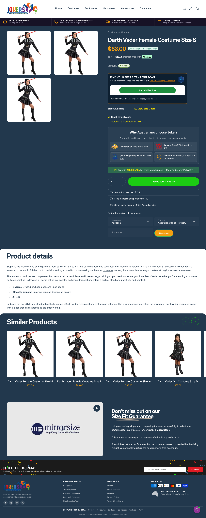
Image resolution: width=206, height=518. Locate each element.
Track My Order (69, 489)
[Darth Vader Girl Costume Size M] (178, 354)
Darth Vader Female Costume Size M (30, 381)
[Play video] (55, 429)
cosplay (63, 280)
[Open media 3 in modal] (29, 100)
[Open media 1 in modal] (29, 53)
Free (146, 146)
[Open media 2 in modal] (76, 53)
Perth (141, 510)
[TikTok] (17, 502)
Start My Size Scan (147, 90)
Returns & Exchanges (71, 497)
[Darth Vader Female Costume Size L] (79, 354)
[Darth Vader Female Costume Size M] (30, 354)
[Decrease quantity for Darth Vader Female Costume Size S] (111, 181)
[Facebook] (5, 502)
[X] (22, 502)
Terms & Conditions (115, 501)
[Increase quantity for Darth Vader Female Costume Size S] (122, 181)
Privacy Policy (113, 497)
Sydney (91, 510)
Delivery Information (71, 493)
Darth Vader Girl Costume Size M (178, 381)
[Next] (195, 321)
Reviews (110, 493)
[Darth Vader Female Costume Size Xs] (128, 354)
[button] (96, 408)
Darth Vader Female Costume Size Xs (129, 381)
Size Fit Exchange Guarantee (162, 81)
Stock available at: (121, 117)
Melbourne (101, 510)
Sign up (195, 469)
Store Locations (113, 489)
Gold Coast (122, 510)
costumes (108, 270)
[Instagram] (11, 502)
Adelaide (132, 510)
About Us (110, 486)
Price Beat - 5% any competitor (144, 49)
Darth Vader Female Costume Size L (79, 381)
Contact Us (67, 486)
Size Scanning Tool (71, 501)
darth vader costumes (177, 304)
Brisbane (111, 510)
